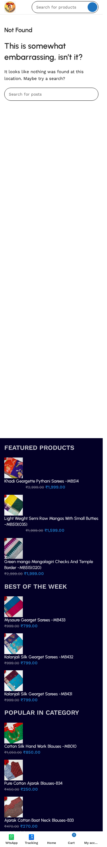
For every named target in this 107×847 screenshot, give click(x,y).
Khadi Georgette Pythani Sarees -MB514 (41, 481)
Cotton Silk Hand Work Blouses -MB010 (40, 746)
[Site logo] (10, 6)
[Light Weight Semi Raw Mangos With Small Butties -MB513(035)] (13, 504)
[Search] (92, 7)
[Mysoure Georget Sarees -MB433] (13, 606)
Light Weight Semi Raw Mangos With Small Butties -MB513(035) (51, 521)
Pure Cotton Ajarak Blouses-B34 (33, 783)
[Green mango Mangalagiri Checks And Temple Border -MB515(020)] (13, 548)
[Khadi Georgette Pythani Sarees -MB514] (13, 467)
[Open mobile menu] (24, 7)
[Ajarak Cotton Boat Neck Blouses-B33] (13, 806)
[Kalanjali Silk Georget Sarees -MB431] (13, 680)
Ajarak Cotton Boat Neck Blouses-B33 (39, 820)
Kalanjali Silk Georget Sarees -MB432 (38, 657)
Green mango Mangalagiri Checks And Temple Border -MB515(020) (48, 564)
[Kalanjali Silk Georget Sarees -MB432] (13, 643)
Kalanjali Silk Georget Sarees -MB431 (38, 693)
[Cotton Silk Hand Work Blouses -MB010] (13, 732)
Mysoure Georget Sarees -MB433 (34, 620)
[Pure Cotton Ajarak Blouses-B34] (13, 769)
